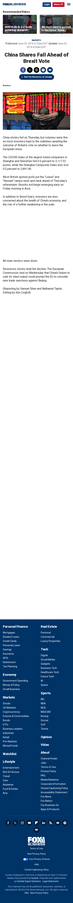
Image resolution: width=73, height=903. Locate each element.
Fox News (46, 796)
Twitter (30, 70)
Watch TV (58, 4)
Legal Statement (50, 881)
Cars (5, 780)
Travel (6, 776)
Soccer (45, 720)
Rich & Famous (11, 772)
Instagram (22, 823)
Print (43, 70)
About (45, 752)
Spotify (65, 823)
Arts (5, 793)
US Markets (9, 707)
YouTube (29, 823)
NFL (43, 699)
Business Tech (49, 668)
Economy (9, 674)
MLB (43, 707)
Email (50, 70)
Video (45, 745)
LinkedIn (43, 823)
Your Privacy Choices (39, 859)
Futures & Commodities (16, 716)
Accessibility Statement (54, 792)
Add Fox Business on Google (38, 77)
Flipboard (36, 823)
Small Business (11, 689)
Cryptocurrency (11, 711)
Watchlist (9, 754)
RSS (51, 823)
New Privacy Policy (36, 854)
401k (5, 658)
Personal (46, 632)
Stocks (6, 703)
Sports (45, 693)
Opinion (46, 737)
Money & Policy (11, 685)
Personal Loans (11, 645)
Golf (43, 724)
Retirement (9, 662)
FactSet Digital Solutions (29, 881)
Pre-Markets (10, 741)
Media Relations (50, 779)
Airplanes (8, 784)
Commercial (47, 636)
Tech (44, 649)
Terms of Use (48, 767)
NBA (43, 703)
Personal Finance (15, 626)
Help (36, 864)
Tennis (44, 728)
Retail (6, 737)
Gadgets (45, 663)
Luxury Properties (50, 641)
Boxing (44, 716)
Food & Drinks (10, 788)
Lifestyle (9, 761)
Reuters (7, 85)
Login (46, 4)
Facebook (23, 70)
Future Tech (47, 676)
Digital (44, 655)
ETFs (5, 724)
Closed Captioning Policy (54, 788)
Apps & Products (50, 809)
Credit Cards (10, 641)
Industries (8, 733)
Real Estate (49, 626)
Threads (36, 70)
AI (42, 680)
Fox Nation (46, 800)
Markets (36, 40)
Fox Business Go (50, 805)
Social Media (48, 659)
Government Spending (15, 680)
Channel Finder (49, 758)
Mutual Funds (10, 745)
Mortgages (9, 632)
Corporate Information (53, 784)
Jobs (43, 762)
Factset (34, 878)
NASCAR (46, 711)
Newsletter (58, 823)
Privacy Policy (48, 771)
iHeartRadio (36, 830)
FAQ (43, 775)
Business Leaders (13, 728)
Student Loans (11, 636)
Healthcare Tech (50, 672)
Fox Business (14, 4)
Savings (7, 649)
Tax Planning (10, 666)
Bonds (6, 720)
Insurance (8, 653)
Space (44, 685)
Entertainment (11, 767)
